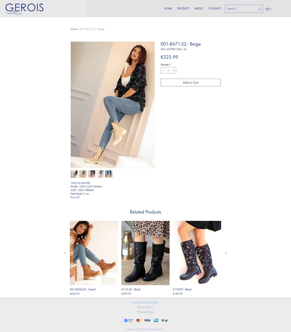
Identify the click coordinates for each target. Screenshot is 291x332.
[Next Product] (226, 253)
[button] (269, 8)
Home (74, 29)
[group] (145, 258)
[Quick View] (94, 253)
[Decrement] (163, 70)
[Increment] (174, 70)
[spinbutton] (168, 70)
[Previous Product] (65, 253)
